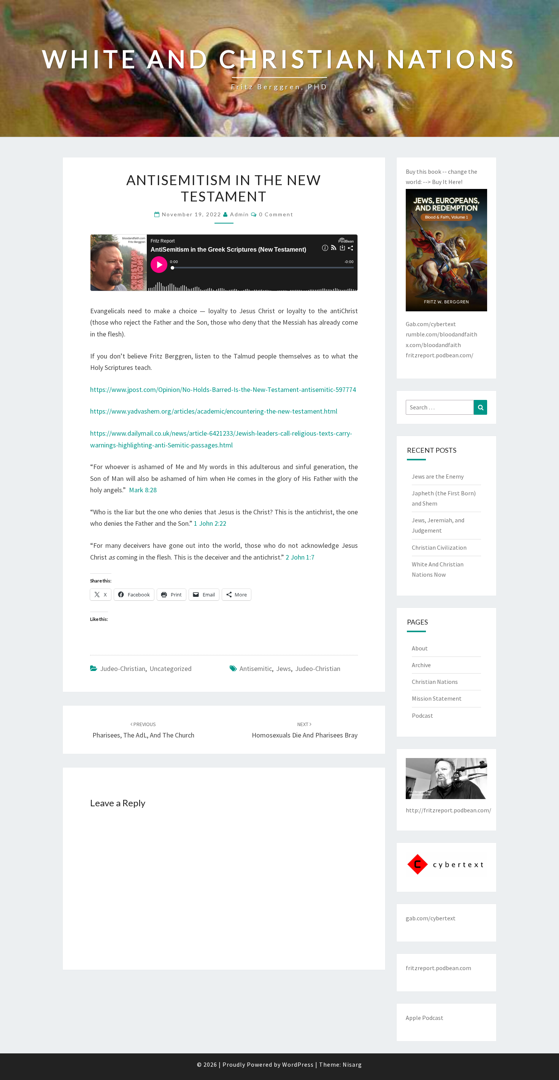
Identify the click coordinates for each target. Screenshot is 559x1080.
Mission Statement (437, 698)
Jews (283, 668)
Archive (421, 665)
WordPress (298, 1064)
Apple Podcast (424, 1017)
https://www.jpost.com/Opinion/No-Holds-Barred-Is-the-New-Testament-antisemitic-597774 (223, 389)
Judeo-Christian (122, 668)
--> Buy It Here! (442, 182)
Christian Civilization (439, 547)
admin (239, 214)
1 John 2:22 (210, 523)
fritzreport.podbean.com (438, 968)
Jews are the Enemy (438, 476)
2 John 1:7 (300, 557)
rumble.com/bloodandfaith (441, 334)
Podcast (422, 715)
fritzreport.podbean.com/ (439, 355)
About (420, 648)
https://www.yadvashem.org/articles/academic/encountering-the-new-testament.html (213, 411)
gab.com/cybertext (431, 918)
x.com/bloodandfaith (433, 345)
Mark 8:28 (143, 489)
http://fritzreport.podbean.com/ (448, 810)
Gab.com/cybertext (431, 324)
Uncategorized (170, 668)
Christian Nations (435, 681)
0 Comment (276, 214)
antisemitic (256, 668)
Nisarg (352, 1064)
